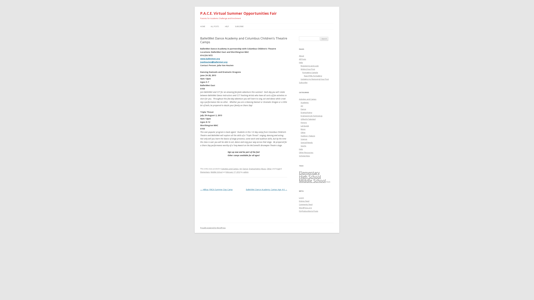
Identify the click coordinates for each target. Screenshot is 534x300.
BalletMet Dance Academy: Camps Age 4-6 (266, 189)
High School (310, 176)
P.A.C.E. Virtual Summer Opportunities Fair (238, 13)
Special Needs (307, 142)
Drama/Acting (254, 169)
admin (246, 172)
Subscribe (239, 26)
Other (269, 169)
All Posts (215, 26)
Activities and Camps (230, 169)
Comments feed (305, 204)
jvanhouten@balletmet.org (214, 62)
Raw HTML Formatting (313, 76)
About (301, 56)
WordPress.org (305, 208)
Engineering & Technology (311, 116)
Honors (304, 122)
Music (263, 169)
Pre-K (328, 182)
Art (240, 169)
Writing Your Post (308, 69)
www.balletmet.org (210, 58)
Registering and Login (310, 66)
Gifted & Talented (308, 119)
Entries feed (304, 201)
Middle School (216, 172)
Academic (305, 102)
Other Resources (306, 152)
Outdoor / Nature (308, 136)
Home (202, 26)
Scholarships (304, 156)
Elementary (205, 172)
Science (304, 139)
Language (305, 126)
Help (227, 26)
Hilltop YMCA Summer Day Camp (216, 189)
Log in (301, 198)
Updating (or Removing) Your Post (315, 79)
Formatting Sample (310, 72)
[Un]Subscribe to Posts (308, 211)
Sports (303, 146)
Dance (245, 169)
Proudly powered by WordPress (213, 228)
